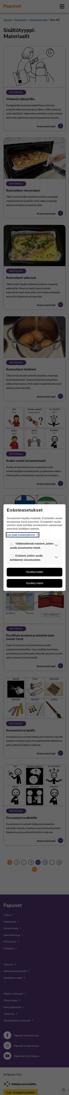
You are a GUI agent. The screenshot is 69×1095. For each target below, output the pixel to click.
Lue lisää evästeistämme (21, 534)
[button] (56, 545)
